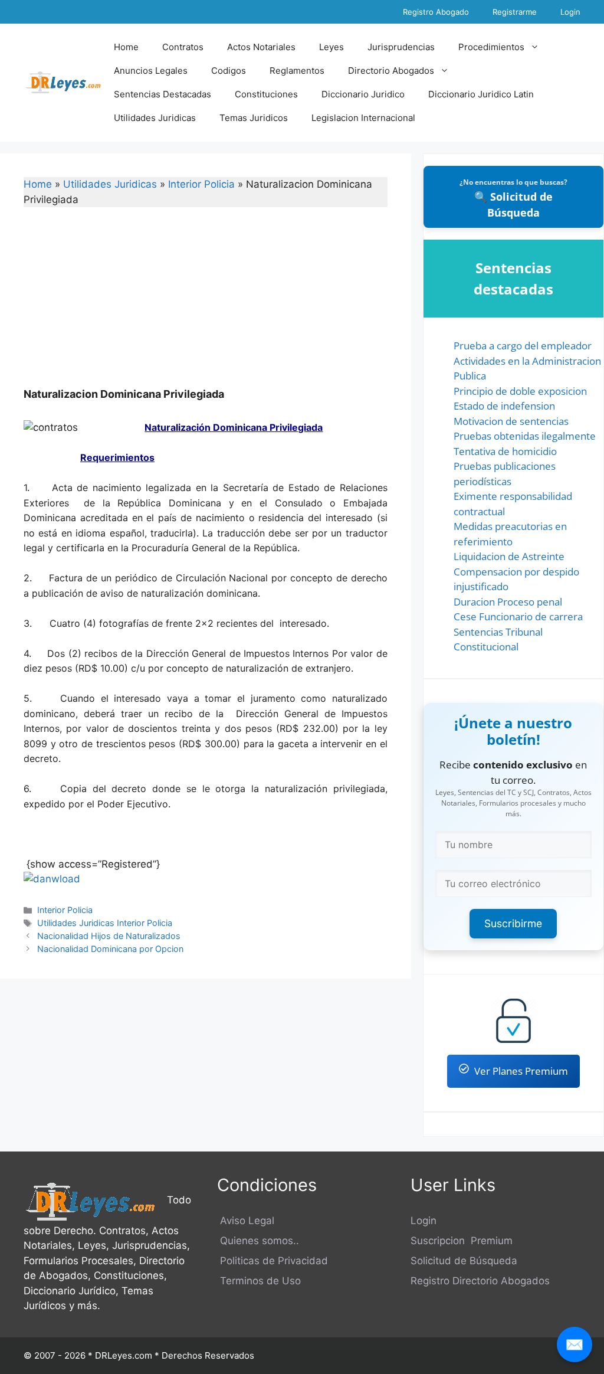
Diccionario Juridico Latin (481, 94)
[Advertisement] (206, 305)
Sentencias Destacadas (162, 94)
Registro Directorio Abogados (480, 1281)
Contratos (182, 47)
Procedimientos (491, 47)
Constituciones (266, 94)
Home (126, 47)
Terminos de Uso (259, 1281)
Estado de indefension (504, 406)
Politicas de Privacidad (272, 1261)
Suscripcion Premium (462, 1241)
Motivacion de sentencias (511, 421)
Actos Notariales (261, 47)
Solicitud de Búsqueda (464, 1261)
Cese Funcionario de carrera (518, 616)
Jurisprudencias (401, 47)
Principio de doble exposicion (520, 391)
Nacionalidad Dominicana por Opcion (110, 949)
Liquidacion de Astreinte (509, 556)
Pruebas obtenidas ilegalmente (525, 436)
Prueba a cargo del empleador (523, 345)
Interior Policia (201, 184)
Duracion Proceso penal (508, 602)
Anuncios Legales (151, 70)
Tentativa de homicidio (505, 451)
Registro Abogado (436, 12)
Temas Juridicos (253, 117)
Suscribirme (513, 923)
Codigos (228, 70)
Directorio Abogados (391, 70)
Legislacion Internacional (363, 117)
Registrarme (515, 12)
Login (570, 12)
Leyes (331, 47)
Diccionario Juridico (363, 94)
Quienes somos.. (258, 1241)
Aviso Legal (245, 1220)
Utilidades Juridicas (155, 117)
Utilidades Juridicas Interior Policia (104, 923)
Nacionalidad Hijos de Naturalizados (108, 936)
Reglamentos (297, 70)
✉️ (574, 1344)
